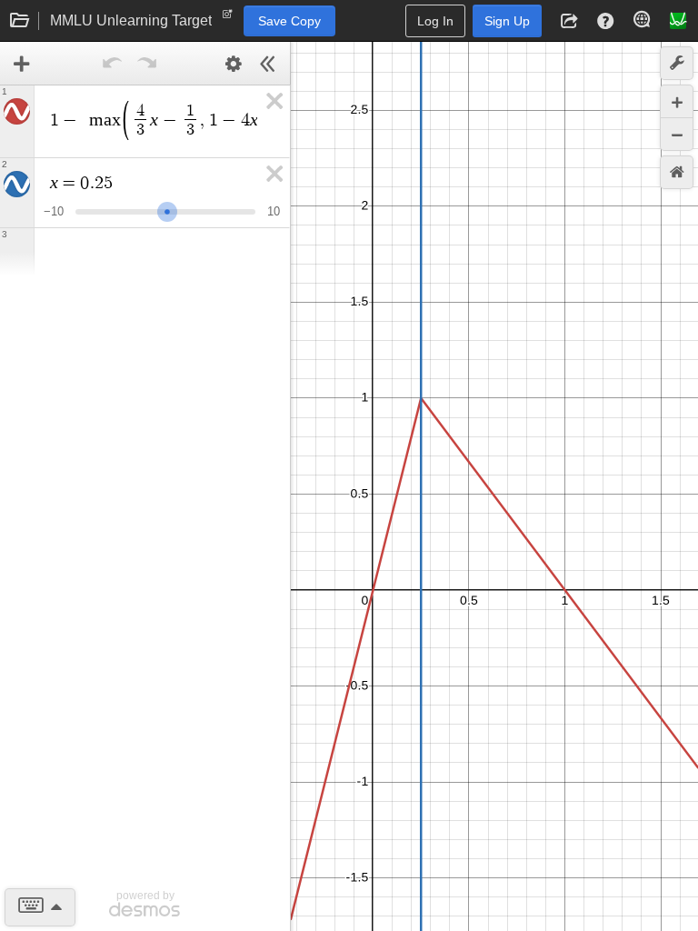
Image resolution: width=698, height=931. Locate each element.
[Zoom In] (677, 101)
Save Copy (289, 21)
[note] (228, 18)
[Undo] (113, 63)
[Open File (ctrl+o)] (20, 21)
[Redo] (147, 63)
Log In (435, 21)
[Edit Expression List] (233, 63)
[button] (569, 21)
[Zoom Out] (677, 134)
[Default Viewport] (676, 172)
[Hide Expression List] (268, 63)
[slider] (167, 210)
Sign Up (507, 21)
